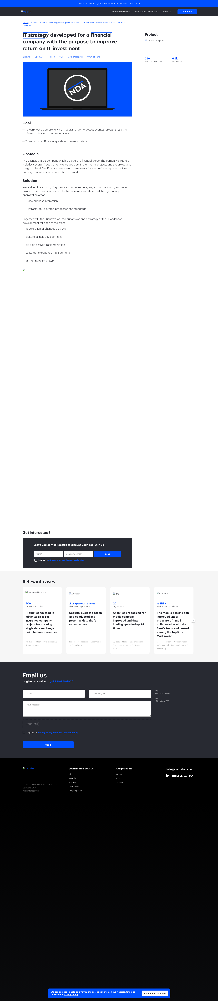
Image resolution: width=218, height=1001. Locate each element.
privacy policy (71, 995)
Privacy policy (75, 791)
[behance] (192, 775)
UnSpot (119, 774)
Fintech (51, 57)
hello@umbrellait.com (179, 769)
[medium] (180, 776)
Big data (26, 57)
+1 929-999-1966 (62, 681)
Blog (71, 774)
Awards (72, 778)
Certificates (74, 787)
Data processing (75, 57)
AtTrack (119, 783)
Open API (39, 57)
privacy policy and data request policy (66, 560)
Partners (72, 783)
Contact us (187, 11)
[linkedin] (169, 775)
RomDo (119, 778)
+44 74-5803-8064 (162, 693)
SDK (61, 57)
